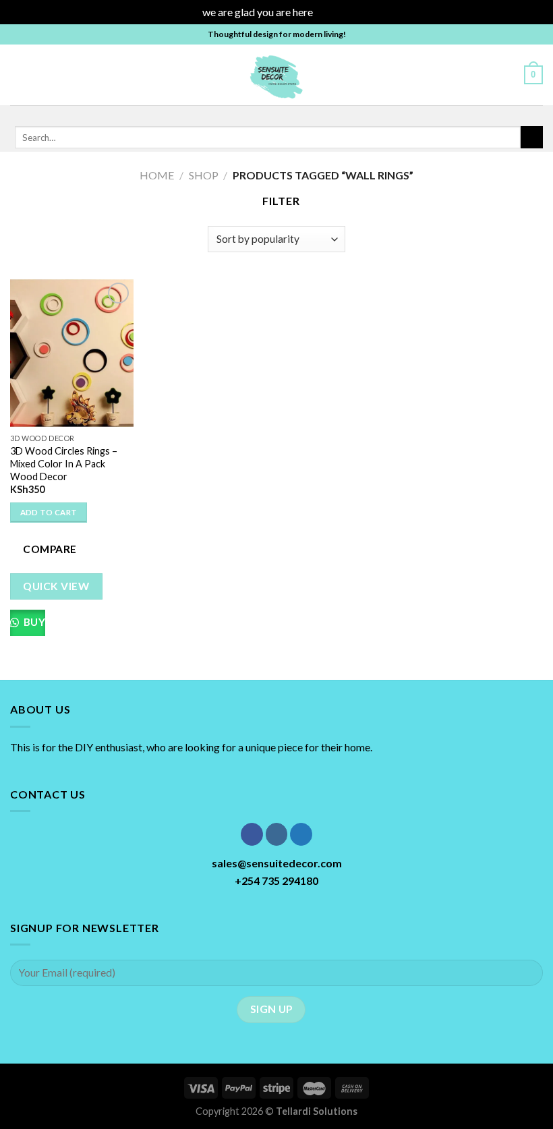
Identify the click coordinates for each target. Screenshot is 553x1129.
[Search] (509, 74)
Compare (49, 549)
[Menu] (18, 74)
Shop (204, 175)
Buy (33, 622)
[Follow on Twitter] (282, 114)
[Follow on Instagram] (265, 114)
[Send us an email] (300, 114)
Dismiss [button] (333, 11)
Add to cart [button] (49, 512)
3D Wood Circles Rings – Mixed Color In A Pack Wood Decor (63, 463)
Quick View (56, 586)
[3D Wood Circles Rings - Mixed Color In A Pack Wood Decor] (72, 353)
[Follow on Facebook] (247, 114)
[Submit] (532, 137)
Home (157, 175)
